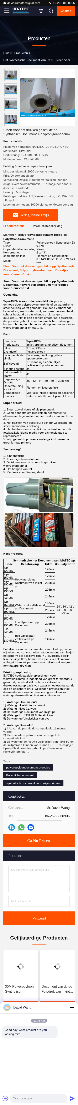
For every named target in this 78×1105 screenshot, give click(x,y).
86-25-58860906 (63, 3)
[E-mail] (30, 827)
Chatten (66, 10)
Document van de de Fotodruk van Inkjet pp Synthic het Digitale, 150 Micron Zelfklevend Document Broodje (57, 989)
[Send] (72, 1098)
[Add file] (5, 1098)
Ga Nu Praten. (39, 840)
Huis (6, 53)
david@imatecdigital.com (23, 3)
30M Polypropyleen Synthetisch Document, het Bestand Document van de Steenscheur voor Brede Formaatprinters (20, 989)
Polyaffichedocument (20, 775)
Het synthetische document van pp (26, 60)
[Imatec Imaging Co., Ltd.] (20, 11)
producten (21, 53)
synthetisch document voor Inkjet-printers (33, 783)
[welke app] (21, 827)
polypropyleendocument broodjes (28, 767)
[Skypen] (11, 827)
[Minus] (72, 1007)
